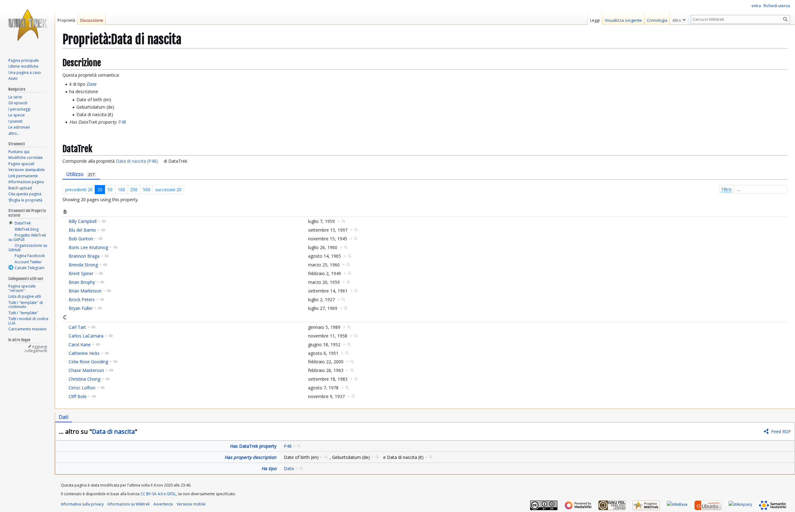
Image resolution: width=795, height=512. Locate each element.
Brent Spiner (81, 273)
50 (109, 190)
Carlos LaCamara (86, 336)
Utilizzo (80, 174)
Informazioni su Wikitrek (128, 504)
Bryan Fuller (81, 308)
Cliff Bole (78, 396)
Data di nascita (113, 431)
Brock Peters (82, 299)
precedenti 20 (79, 190)
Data (289, 468)
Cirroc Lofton (82, 388)
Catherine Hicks (84, 353)
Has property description (250, 457)
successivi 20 (168, 190)
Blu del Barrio (82, 230)
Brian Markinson (85, 291)
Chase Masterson (86, 370)
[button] (679, 18)
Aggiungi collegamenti (36, 349)
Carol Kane (80, 344)
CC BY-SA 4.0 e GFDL (158, 493)
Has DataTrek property (253, 446)
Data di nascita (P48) (137, 161)
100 (121, 190)
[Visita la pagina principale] (27, 25)
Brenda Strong (83, 265)
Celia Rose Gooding (88, 362)
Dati (63, 417)
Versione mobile (191, 504)
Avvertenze (163, 504)
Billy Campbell (83, 221)
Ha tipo (268, 468)
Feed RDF (781, 431)
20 (100, 190)
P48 (122, 122)
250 (134, 190)
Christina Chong (84, 379)
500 (146, 190)
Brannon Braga (84, 256)
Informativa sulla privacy (82, 504)
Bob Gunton (81, 239)
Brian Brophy (82, 282)
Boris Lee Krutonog (88, 247)
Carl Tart (77, 327)
